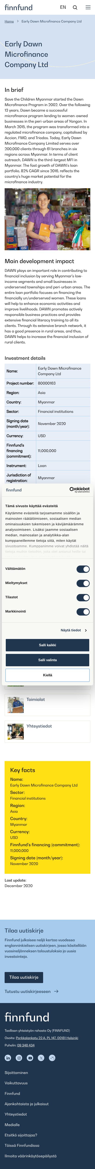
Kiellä (47, 675)
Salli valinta (47, 660)
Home (9, 21)
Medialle (12, 1124)
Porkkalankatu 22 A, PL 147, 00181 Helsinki (47, 1038)
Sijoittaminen (16, 1072)
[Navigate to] (8, 1058)
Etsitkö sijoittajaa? (21, 1135)
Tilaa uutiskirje (23, 977)
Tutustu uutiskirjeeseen (28, 991)
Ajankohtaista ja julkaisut (27, 1104)
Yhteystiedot (39, 726)
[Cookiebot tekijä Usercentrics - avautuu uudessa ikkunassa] (69, 490)
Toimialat (36, 699)
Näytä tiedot (71, 630)
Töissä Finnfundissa (22, 1145)
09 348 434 (26, 1045)
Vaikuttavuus (16, 1083)
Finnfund (12, 1093)
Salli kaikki (47, 645)
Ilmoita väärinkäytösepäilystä (30, 1156)
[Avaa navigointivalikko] (88, 7)
